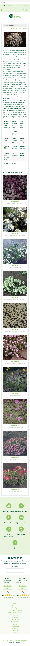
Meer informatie (7, 589)
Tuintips (15, 607)
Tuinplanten (15, 619)
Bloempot (15, 628)
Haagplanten (15, 621)
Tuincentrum (15, 615)
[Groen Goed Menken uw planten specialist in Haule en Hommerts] (15, 16)
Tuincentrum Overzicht (20, 640)
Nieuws (15, 603)
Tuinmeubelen (15, 626)
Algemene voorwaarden (15, 610)
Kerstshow (15, 632)
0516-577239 (9, 6)
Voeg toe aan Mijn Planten (19, 28)
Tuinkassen (15, 617)
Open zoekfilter (9, 25)
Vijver (15, 624)
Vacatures (15, 605)
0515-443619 (24, 6)
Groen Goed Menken (15, 612)
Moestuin (15, 630)
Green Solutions (7, 640)
